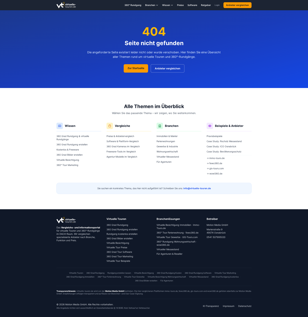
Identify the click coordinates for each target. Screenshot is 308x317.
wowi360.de (163, 244)
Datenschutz (245, 306)
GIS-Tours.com (190, 237)
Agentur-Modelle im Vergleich (122, 156)
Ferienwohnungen (166, 141)
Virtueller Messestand (168, 156)
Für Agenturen (164, 161)
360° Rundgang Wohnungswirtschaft (176, 241)
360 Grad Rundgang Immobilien (80, 277)
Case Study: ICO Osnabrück (221, 146)
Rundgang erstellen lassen (119, 273)
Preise (180, 5)
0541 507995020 (216, 237)
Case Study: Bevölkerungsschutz (224, 151)
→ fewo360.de (214, 163)
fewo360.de (192, 232)
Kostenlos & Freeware (67, 149)
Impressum (228, 306)
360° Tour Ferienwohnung (170, 232)
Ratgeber (206, 5)
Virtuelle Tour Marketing (225, 273)
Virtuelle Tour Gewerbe (168, 237)
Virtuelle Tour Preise (117, 247)
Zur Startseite (136, 68)
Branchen (150, 5)
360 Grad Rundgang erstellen (72, 144)
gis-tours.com (197, 291)
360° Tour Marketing (67, 165)
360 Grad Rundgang (117, 225)
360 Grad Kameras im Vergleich (123, 146)
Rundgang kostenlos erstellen (122, 234)
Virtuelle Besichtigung (67, 159)
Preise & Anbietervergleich (120, 136)
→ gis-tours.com (215, 168)
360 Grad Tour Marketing (120, 256)
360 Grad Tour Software (119, 252)
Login (217, 5)
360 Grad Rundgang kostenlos (225, 277)
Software (192, 5)
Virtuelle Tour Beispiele (118, 261)
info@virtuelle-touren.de (197, 188)
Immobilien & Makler (167, 136)
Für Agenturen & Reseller (169, 253)
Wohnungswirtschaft (167, 151)
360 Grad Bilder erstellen (69, 154)
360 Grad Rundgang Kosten (169, 273)
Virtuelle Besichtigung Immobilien (174, 225)
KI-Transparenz (211, 306)
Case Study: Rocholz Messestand (224, 141)
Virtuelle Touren (76, 273)
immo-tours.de (171, 291)
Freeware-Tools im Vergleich (121, 151)
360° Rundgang (132, 5)
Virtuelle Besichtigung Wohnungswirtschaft (167, 277)
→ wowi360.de (214, 173)
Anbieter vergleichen (237, 5)
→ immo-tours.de (216, 158)
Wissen (166, 5)
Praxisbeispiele (214, 136)
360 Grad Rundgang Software (198, 273)
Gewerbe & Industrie (167, 146)
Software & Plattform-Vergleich (123, 141)
